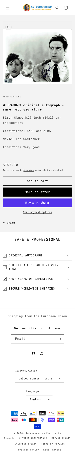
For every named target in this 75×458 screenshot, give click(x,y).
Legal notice (52, 450)
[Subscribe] (60, 338)
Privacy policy (28, 450)
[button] (7, 7)
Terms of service (53, 444)
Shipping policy (26, 444)
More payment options (37, 212)
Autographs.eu (35, 433)
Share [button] (11, 222)
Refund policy (61, 438)
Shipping (28, 170)
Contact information (33, 438)
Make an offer (37, 192)
